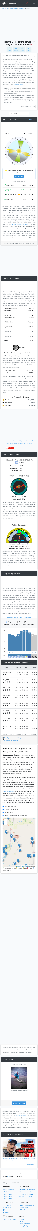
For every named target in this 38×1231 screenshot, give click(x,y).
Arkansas (21, 8)
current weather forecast (20, 224)
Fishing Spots (4, 8)
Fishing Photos (7, 1196)
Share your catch (19, 1103)
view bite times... (19, 84)
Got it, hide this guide (29, 106)
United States (13, 8)
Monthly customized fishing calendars (15, 738)
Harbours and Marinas (11, 809)
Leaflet (18, 866)
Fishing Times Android (28, 1189)
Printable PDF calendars (11, 740)
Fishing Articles (7, 1198)
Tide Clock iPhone (26, 1196)
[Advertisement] (19, 24)
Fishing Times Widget (9, 1219)
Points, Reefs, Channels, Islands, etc (15, 815)
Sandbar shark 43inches (19, 1065)
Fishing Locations (8, 1189)
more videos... (31, 1164)
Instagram (7, 1207)
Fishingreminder (13, 3)
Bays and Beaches (10, 806)
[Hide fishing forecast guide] (34, 56)
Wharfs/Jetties (8, 812)
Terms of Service (24, 1223)
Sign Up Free (19, 176)
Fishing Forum (7, 1194)
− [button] (5, 823)
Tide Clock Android (27, 1194)
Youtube (7, 1210)
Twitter (6, 1212)
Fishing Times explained (26, 1205)
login (8, 1176)
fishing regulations (8, 791)
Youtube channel (20, 1115)
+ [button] (5, 820)
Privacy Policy (23, 1226)
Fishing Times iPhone (27, 1192)
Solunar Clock (23, 1207)
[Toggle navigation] (33, 3)
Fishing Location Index (26, 1210)
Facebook (7, 1205)
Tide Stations (7, 1192)
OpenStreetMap (25, 866)
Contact (21, 1219)
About (21, 1221)
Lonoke (12, 62)
